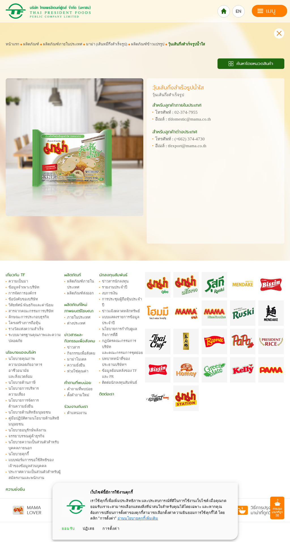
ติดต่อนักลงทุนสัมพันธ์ (119, 382)
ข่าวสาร (73, 347)
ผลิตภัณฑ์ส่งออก (80, 293)
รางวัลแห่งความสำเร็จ (26, 329)
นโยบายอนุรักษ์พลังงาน (27, 430)
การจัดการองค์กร (22, 293)
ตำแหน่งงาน (77, 413)
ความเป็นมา (18, 281)
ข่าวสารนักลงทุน (115, 281)
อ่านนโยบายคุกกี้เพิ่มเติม (138, 518)
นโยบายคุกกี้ (18, 454)
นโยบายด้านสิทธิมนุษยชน (29, 412)
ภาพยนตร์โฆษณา (78, 311)
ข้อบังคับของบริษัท (23, 299)
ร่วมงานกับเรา (76, 407)
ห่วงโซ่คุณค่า (77, 371)
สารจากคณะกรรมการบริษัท (31, 311)
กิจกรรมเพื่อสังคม (81, 353)
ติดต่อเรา (106, 394)
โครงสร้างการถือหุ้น (24, 323)
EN (238, 11)
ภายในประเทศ (78, 317)
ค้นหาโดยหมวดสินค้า (254, 63)
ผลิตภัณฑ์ (31, 44)
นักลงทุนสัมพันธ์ (113, 275)
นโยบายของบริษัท (21, 352)
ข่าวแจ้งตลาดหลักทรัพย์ (121, 311)
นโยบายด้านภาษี (22, 382)
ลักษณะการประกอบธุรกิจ (28, 317)
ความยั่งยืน (15, 489)
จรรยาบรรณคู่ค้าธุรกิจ (26, 436)
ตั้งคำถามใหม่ (78, 395)
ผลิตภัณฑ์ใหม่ (75, 305)
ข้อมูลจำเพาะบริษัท (23, 287)
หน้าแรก (12, 44)
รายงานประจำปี (114, 287)
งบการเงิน (110, 293)
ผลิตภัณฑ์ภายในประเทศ (62, 44)
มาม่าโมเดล (76, 359)
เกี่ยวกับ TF (15, 275)
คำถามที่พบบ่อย (77, 383)
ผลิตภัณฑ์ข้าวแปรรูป (147, 44)
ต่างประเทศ (76, 323)
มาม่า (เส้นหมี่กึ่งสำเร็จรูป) (107, 44)
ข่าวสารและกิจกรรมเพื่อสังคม (79, 338)
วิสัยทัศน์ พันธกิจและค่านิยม (31, 305)
